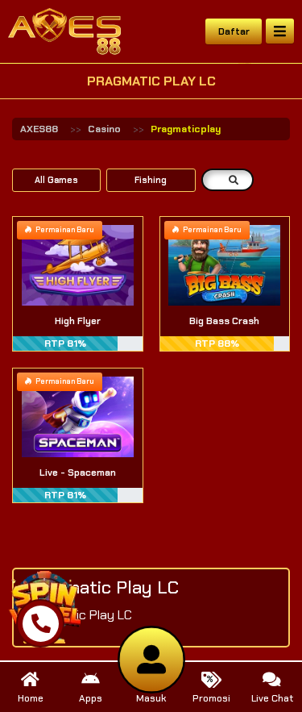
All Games (56, 179)
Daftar (234, 31)
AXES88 (39, 129)
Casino (104, 129)
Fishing (150, 179)
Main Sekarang (78, 283)
